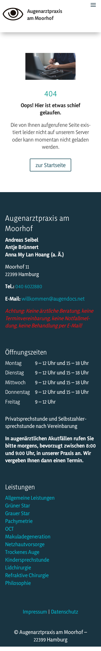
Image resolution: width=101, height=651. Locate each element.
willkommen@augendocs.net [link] (53, 298)
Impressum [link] (35, 611)
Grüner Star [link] (17, 506)
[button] (96, 620)
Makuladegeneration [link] (28, 537)
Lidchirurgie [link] (18, 568)
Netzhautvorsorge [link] (25, 545)
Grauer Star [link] (17, 514)
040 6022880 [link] (28, 286)
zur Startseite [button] (50, 165)
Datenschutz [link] (64, 611)
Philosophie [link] (18, 583)
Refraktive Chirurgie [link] (27, 576)
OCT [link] (9, 529)
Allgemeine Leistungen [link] (30, 498)
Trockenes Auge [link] (22, 552)
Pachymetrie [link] (19, 521)
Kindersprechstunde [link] (27, 560)
